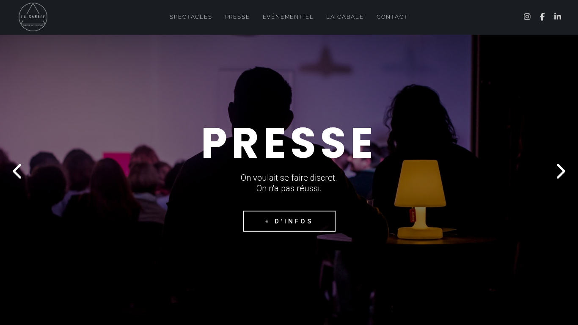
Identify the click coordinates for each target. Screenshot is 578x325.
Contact (392, 17)
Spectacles (191, 17)
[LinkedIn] (558, 17)
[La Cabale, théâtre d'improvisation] (33, 15)
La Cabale (344, 17)
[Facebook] (543, 17)
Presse (237, 17)
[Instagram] (528, 17)
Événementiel (288, 17)
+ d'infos (289, 221)
